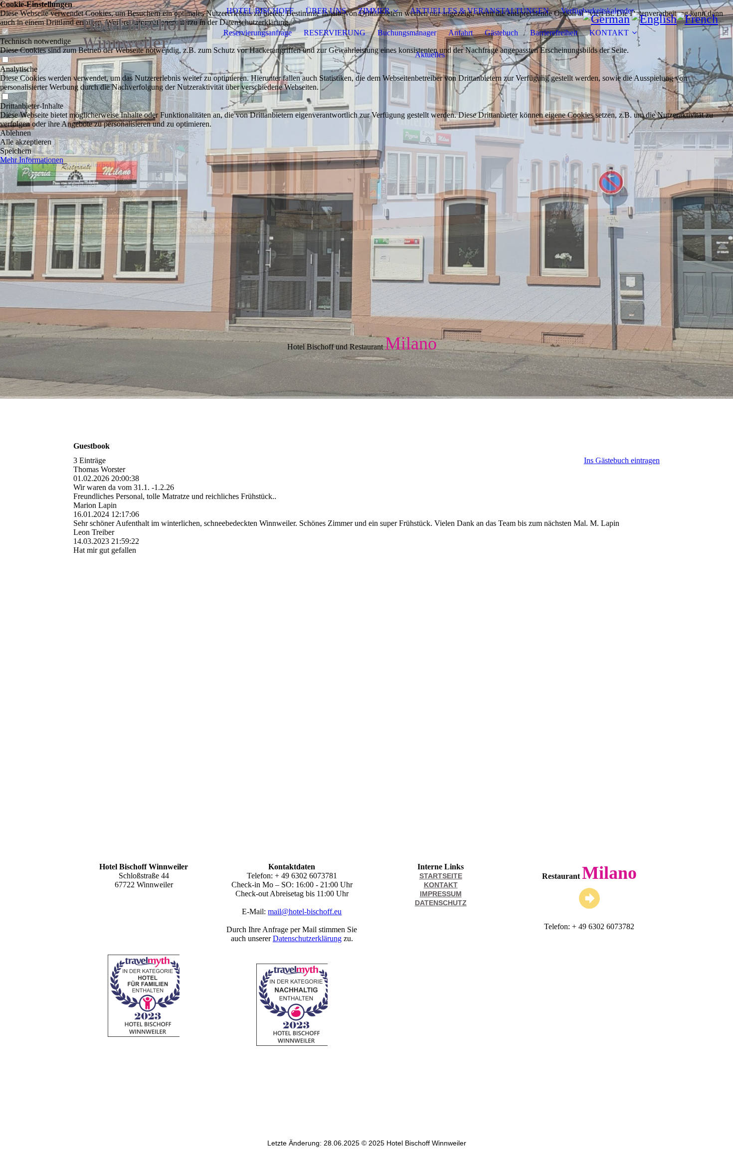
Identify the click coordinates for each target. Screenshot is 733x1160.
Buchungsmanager (406, 32)
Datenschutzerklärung (307, 938)
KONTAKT (609, 32)
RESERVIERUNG (335, 32)
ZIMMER (374, 10)
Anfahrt (460, 32)
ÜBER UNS (326, 10)
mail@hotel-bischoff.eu (305, 911)
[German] (606, 19)
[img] (135, 33)
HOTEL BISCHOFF (260, 10)
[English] (654, 19)
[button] (366, 133)
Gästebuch (501, 32)
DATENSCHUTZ (441, 903)
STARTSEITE (440, 876)
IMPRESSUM (441, 894)
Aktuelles (430, 54)
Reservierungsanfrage (257, 32)
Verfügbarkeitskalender (597, 10)
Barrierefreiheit (553, 32)
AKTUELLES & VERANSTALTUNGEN (479, 10)
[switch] (5, 97)
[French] (697, 19)
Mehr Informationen (31, 160)
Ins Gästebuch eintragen (622, 460)
